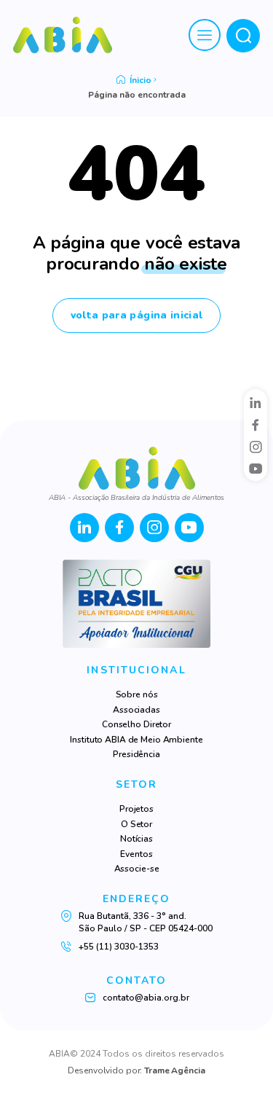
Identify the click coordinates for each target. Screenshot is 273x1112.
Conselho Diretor (136, 724)
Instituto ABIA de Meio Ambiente (136, 739)
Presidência (136, 754)
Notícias (136, 839)
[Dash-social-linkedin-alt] (255, 402)
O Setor (136, 824)
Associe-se (136, 868)
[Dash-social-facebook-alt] (255, 425)
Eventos (136, 854)
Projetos (136, 809)
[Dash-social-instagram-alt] (255, 446)
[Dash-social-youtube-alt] (255, 468)
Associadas (136, 710)
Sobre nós (137, 694)
